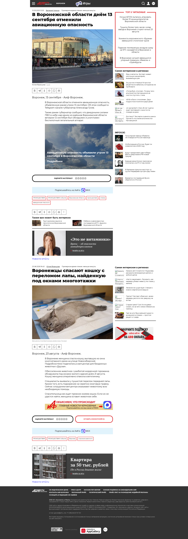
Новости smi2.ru (40, 259)
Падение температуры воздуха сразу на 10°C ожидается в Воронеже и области (135, 50)
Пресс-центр (76, 490)
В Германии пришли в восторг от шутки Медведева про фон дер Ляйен (140, 170)
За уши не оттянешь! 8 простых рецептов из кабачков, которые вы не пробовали (141, 85)
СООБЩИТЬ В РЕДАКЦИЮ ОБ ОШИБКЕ (63, 495)
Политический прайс (97, 492)
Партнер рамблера (71, 529)
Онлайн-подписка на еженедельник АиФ (119, 490)
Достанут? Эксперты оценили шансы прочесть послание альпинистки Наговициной (141, 118)
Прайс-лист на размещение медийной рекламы (128, 492)
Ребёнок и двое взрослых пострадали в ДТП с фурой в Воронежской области (95, 223)
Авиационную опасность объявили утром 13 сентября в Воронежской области (77, 154)
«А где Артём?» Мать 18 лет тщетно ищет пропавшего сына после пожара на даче (140, 110)
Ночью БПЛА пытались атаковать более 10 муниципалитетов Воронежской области (135, 19)
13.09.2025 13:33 (38, 10)
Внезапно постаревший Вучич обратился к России (137, 179)
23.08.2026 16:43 (38, 266)
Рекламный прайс (79, 492)
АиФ (48, 85)
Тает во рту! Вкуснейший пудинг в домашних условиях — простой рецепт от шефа (139, 315)
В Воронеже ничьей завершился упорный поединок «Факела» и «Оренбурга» (135, 60)
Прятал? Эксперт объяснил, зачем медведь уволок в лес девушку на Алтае (139, 298)
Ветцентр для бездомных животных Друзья (49, 341)
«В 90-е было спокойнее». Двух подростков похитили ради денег (139, 101)
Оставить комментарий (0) (94, 419)
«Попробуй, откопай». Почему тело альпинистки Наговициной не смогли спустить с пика (140, 93)
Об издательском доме (58, 490)
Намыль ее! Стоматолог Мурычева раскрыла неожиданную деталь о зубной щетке (139, 273)
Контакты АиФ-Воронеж (59, 492)
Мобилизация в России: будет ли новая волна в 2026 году (138, 145)
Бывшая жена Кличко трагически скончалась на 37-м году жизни (138, 162)
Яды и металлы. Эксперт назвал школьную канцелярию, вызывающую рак (138, 76)
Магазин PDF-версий (92, 490)
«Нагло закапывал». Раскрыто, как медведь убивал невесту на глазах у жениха (140, 281)
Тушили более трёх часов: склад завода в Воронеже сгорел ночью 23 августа (135, 29)
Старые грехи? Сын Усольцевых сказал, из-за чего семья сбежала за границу (140, 307)
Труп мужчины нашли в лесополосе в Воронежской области (54, 223)
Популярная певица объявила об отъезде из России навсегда (137, 137)
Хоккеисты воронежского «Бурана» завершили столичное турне (135, 40)
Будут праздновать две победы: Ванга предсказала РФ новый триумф (138, 154)
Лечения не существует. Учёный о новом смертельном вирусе (139, 289)
